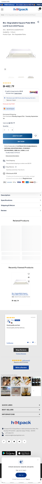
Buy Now (21, 141)
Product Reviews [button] (21, 353)
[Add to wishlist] (35, 135)
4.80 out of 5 (26, 360)
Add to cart (17, 136)
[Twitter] (24, 441)
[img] (11, 317)
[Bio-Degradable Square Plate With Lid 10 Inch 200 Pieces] (21, 282)
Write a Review (21, 367)
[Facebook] (4, 441)
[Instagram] (9, 441)
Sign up (8, 100)
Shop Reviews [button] (21, 350)
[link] (11, 253)
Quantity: (6, 126)
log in (14, 100)
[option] (21, 53)
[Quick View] (28, 277)
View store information (12, 156)
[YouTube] (19, 441)
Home (2, 14)
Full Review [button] (10, 343)
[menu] (2, 9)
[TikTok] (14, 441)
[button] (7, 83)
